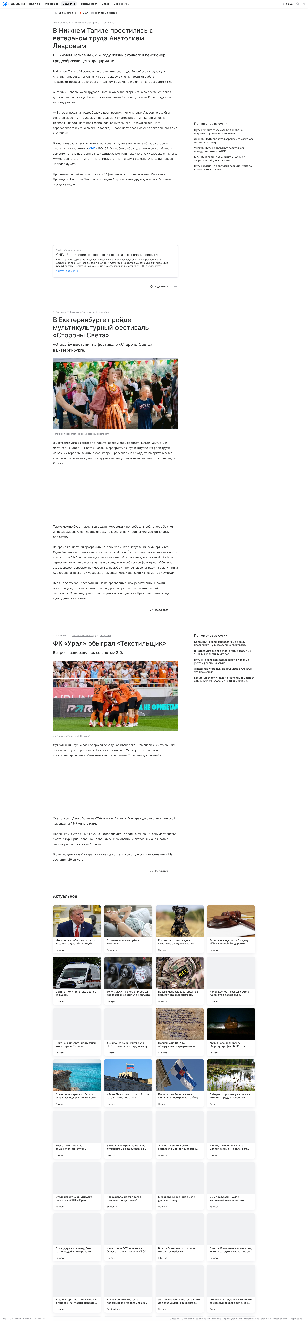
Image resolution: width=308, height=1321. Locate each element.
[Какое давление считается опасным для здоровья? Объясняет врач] (128, 1186)
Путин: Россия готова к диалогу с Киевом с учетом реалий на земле (221, 661)
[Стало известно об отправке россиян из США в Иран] (77, 1186)
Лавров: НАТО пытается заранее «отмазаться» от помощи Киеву (224, 140)
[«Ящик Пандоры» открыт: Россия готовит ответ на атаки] (128, 1083)
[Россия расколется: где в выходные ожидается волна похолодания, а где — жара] (180, 929)
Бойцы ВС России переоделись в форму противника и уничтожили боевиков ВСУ (220, 643)
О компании (15, 1318)
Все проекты (40, 1318)
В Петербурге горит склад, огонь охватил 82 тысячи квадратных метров (222, 652)
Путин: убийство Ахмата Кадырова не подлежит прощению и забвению (218, 131)
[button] (115, 394)
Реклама (27, 1318)
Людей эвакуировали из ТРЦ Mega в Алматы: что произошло (223, 670)
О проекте (174, 1318)
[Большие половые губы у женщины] (128, 929)
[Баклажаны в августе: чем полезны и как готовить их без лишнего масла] (128, 1289)
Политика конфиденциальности (227, 1318)
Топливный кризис (106, 12)
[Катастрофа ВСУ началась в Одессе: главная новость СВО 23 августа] (128, 1237)
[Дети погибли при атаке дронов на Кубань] (77, 981)
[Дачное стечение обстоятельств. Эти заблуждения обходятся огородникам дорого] (180, 1289)
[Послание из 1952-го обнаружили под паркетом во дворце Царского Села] (180, 1032)
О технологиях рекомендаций (196, 1318)
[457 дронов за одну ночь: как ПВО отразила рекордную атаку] (128, 1032)
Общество (109, 22)
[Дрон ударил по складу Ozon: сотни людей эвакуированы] (77, 1237)
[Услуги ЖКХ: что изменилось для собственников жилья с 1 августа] (128, 981)
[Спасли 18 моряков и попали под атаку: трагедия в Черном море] (231, 1237)
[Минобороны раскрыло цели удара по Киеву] (180, 1186)
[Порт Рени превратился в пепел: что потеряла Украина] (77, 1032)
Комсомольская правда (87, 22)
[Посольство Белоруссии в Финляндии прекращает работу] (180, 1083)
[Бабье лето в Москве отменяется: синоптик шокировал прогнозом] (77, 1135)
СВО (85, 12)
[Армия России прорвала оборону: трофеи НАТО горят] (231, 1032)
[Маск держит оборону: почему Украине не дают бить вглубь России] (77, 929)
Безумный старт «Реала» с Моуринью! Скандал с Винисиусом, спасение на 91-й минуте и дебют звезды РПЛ (224, 679)
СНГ (92, 148)
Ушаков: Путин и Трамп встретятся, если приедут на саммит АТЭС (220, 149)
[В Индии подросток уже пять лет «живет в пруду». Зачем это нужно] (231, 1083)
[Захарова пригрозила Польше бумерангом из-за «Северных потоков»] (128, 1135)
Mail (5, 1318)
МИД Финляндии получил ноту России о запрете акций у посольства (219, 158)
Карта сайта (296, 1318)
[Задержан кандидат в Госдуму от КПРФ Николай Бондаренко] (231, 929)
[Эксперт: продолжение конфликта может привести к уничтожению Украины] (180, 1135)
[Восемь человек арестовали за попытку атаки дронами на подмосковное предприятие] (180, 981)
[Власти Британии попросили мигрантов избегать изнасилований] (180, 1237)
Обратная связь (280, 1318)
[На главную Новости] (16, 4)
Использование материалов (257, 1318)
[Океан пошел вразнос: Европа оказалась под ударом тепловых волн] (77, 1083)
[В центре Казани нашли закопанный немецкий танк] (231, 1186)
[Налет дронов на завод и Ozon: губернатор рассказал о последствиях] (231, 981)
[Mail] (5, 4)
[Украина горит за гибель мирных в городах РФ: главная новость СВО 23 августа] (77, 1289)
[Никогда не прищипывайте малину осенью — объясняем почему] (231, 1135)
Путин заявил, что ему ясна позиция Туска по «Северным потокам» (223, 167)
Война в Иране (67, 12)
